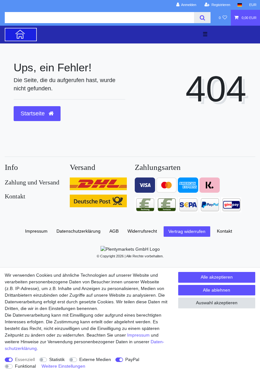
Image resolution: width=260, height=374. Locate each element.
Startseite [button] (33, 113)
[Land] (239, 5)
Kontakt (224, 231)
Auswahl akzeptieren (216, 302)
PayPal (132, 359)
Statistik (57, 359)
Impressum (138, 335)
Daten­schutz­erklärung (78, 231)
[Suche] (202, 17)
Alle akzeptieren (217, 277)
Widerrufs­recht (142, 231)
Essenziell (25, 359)
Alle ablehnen (216, 290)
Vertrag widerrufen (186, 231)
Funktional (25, 366)
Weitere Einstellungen (63, 366)
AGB (114, 231)
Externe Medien (95, 359)
